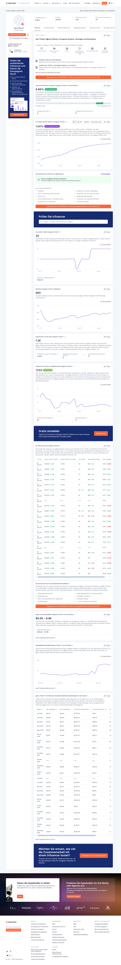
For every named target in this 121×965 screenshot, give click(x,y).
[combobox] (75, 222)
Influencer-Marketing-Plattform (41, 886)
